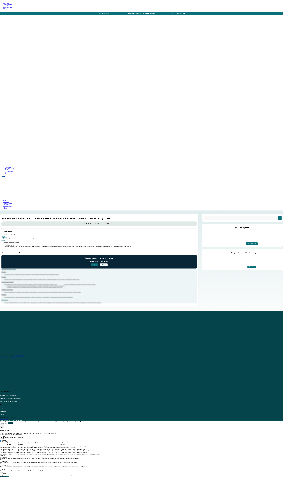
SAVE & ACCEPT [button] (4, 476)
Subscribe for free (4, 419)
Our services (6, 3)
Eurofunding (3, 411)
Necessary (4, 440)
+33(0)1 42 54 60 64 (19, 356)
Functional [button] (2, 455)
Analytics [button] (2, 472)
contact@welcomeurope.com (7, 357)
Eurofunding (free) (7, 7)
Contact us (251, 266)
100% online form (252, 243)
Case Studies (6, 5)
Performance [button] (3, 459)
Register (104, 264)
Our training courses (7, 4)
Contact (2, 414)
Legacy (13, 420)
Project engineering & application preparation (10, 398)
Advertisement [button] (3, 464)
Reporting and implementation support (9, 401)
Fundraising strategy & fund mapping (8, 395)
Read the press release (150, 13)
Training (2, 408)
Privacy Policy (19, 420)
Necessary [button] (2, 438)
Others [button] (1, 468)
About (4, 1)
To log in (94, 264)
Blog (4, 8)
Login (3, 176)
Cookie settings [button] (4, 423)
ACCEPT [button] (10, 423)
